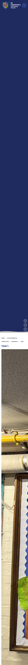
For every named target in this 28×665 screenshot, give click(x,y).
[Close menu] (24, 5)
